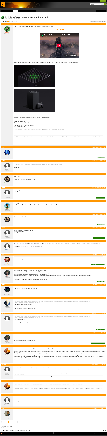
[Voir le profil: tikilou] (7, 246)
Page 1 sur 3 (4, 21)
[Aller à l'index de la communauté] (3, 4)
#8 (104, 227)
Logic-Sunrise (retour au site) (7, 11)
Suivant (15, 21)
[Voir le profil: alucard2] (7, 289)
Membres (20, 11)
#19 (104, 394)
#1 (104, 23)
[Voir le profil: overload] (7, 351)
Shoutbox (33, 11)
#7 (104, 214)
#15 (104, 332)
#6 (104, 200)
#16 (104, 346)
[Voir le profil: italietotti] (7, 165)
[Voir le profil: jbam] (7, 272)
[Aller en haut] (53, 433)
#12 (104, 284)
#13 (104, 297)
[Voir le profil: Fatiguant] (7, 318)
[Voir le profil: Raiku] (7, 302)
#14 (104, 313)
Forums (15, 11)
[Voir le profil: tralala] (7, 179)
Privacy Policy (103, 430)
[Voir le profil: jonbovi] (7, 413)
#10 (104, 254)
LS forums (3, 430)
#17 (104, 364)
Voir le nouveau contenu (101, 11)
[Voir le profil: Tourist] (7, 259)
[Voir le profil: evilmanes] (7, 192)
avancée (106, 4)
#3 (104, 160)
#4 (104, 174)
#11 (104, 267)
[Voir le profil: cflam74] (7, 205)
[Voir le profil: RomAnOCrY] (7, 28)
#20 (104, 408)
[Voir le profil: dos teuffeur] (7, 369)
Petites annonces (27, 11)
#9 (104, 241)
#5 (104, 187)
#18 (104, 381)
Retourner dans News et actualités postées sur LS (97, 422)
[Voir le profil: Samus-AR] (7, 152)
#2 (104, 147)
